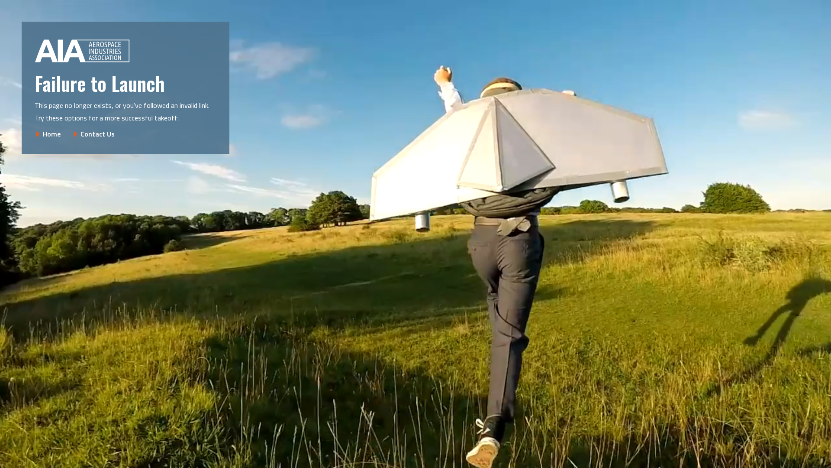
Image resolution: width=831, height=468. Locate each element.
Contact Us (98, 134)
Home (52, 134)
